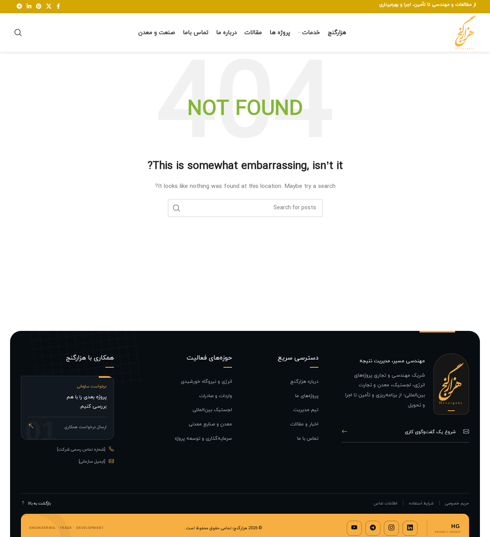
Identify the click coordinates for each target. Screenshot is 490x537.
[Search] (18, 32)
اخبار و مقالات (304, 424)
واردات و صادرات (215, 395)
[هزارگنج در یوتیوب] (354, 528)
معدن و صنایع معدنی (210, 424)
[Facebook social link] (58, 6)
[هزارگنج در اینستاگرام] (391, 528)
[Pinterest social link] (39, 6)
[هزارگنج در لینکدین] (410, 528)
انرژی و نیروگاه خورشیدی (206, 381)
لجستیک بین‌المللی (212, 409)
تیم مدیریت (305, 409)
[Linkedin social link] (29, 6)
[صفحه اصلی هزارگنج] (451, 384)
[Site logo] (465, 32)
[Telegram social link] (19, 6)
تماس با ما (307, 438)
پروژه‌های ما (306, 395)
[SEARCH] (177, 208)
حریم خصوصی (457, 503)
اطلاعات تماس (385, 503)
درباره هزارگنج (304, 381)
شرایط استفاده (421, 503)
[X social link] (49, 6)
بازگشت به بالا (39, 503)
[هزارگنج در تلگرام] (372, 528)
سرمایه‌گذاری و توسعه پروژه (203, 438)
